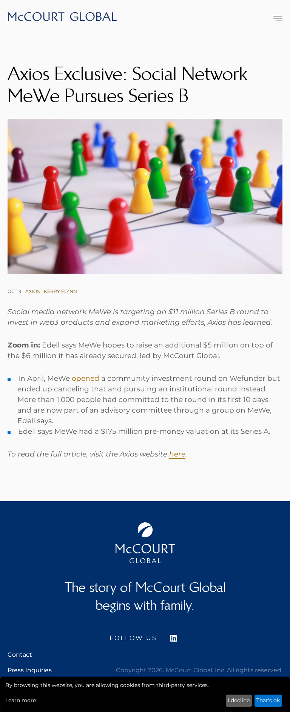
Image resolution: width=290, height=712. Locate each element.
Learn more (20, 700)
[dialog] (145, 695)
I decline (239, 700)
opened (85, 378)
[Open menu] (277, 18)
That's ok (268, 700)
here (177, 454)
